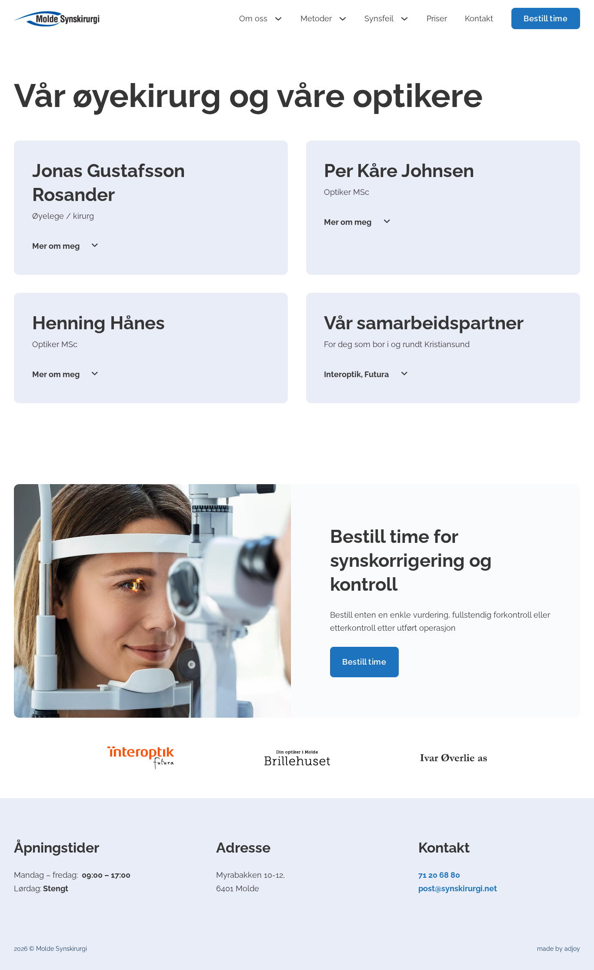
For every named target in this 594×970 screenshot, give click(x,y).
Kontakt (479, 18)
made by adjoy (558, 948)
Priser (437, 18)
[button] (151, 246)
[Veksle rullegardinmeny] (278, 19)
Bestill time (545, 18)
